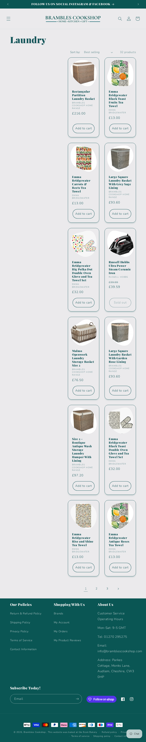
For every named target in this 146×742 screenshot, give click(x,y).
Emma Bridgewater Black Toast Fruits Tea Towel (118, 99)
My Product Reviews (67, 640)
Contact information (125, 736)
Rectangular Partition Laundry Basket (83, 95)
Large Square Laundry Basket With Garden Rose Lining (120, 356)
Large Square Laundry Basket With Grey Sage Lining (120, 182)
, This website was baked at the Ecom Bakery (71, 732)
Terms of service (80, 736)
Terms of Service (21, 640)
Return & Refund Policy (25, 613)
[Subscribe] (77, 698)
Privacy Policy (19, 631)
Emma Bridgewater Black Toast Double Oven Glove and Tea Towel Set (119, 448)
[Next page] (118, 588)
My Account (62, 622)
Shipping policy (101, 736)
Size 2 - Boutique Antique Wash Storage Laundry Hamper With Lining (82, 449)
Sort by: (75, 52)
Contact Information (23, 649)
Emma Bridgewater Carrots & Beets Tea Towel (81, 184)
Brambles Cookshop (35, 732)
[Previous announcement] (8, 4)
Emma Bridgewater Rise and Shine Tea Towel (83, 539)
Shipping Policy (20, 622)
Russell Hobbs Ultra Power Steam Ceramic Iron (120, 267)
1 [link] (86, 588)
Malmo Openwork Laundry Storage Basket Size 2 (83, 358)
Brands (58, 613)
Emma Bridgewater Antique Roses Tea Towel (119, 539)
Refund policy (109, 732)
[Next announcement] (138, 4)
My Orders (61, 631)
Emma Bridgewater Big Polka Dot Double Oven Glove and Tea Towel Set (82, 271)
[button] (8, 18)
